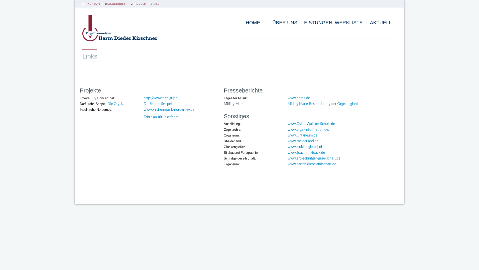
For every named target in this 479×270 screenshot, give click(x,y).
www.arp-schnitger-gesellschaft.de (314, 158)
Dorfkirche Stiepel (158, 104)
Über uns (284, 22)
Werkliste (349, 22)
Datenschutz (115, 3)
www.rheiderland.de (303, 141)
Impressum (138, 3)
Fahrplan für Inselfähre (161, 117)
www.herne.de (299, 98)
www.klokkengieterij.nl (305, 147)
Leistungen (316, 22)
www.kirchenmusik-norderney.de (169, 110)
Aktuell (381, 22)
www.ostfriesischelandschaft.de (312, 164)
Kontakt (94, 3)
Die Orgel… (116, 104)
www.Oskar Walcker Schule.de (311, 124)
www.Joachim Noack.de (306, 152)
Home (253, 22)
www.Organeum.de (302, 135)
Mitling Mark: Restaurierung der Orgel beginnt (323, 104)
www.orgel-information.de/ (309, 130)
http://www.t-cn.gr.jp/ (160, 98)
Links (155, 3)
